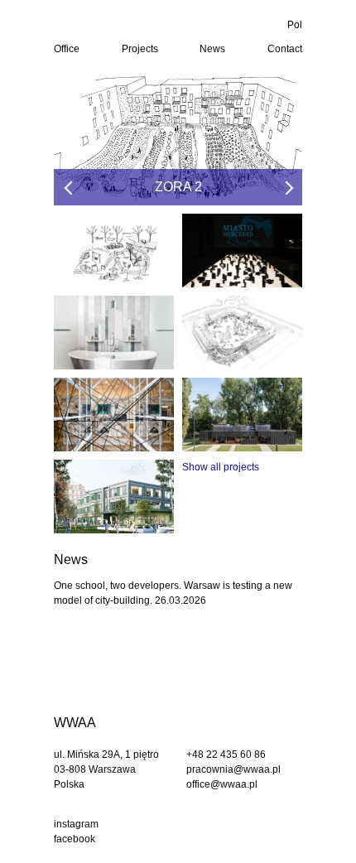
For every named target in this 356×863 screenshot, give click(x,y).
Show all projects (220, 467)
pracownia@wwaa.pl (233, 769)
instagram (76, 824)
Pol (294, 25)
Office (66, 49)
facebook (74, 839)
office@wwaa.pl (221, 784)
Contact (284, 49)
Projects (140, 49)
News (212, 49)
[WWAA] (115, 24)
